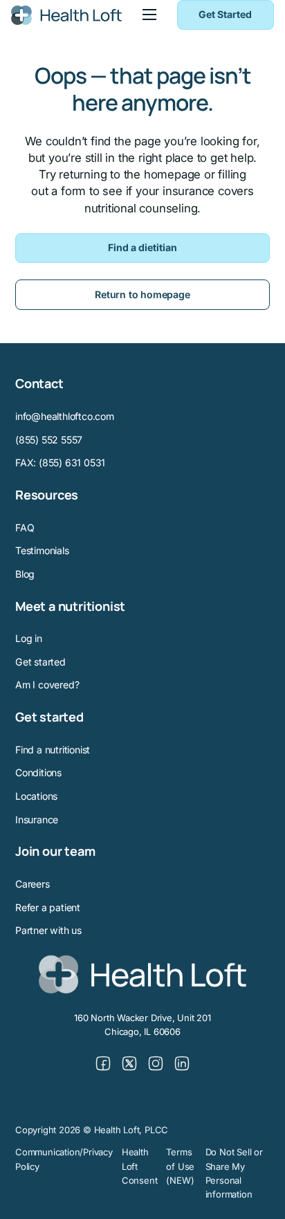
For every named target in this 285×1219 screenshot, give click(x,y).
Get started (40, 662)
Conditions (38, 772)
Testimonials (42, 550)
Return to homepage (142, 294)
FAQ (24, 527)
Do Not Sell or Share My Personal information (234, 1173)
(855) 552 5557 (48, 440)
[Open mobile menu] (149, 14)
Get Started (225, 14)
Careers (32, 884)
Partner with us (48, 930)
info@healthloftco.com (64, 416)
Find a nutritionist (52, 749)
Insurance (36, 819)
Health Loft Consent (140, 1165)
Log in (28, 638)
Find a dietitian (142, 247)
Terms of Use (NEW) (180, 1165)
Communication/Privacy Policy (64, 1158)
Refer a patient (47, 907)
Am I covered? (47, 684)
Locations (36, 796)
